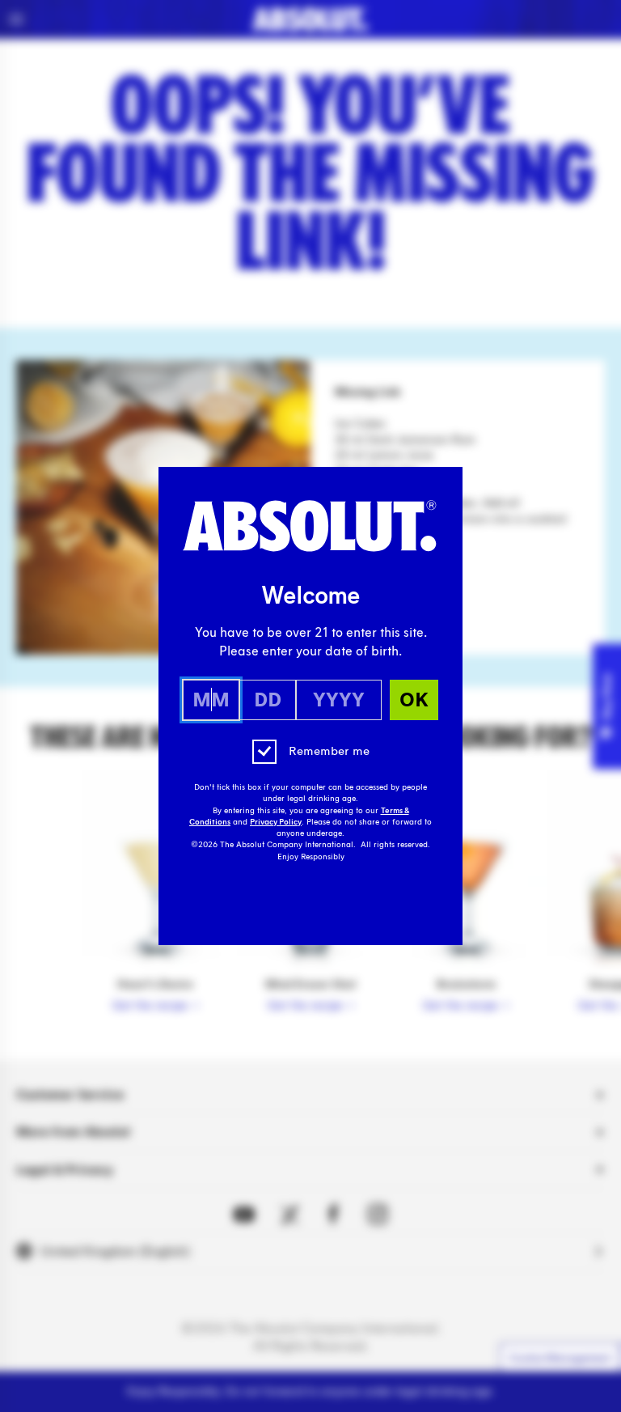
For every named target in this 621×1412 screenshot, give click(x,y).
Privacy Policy (276, 822)
